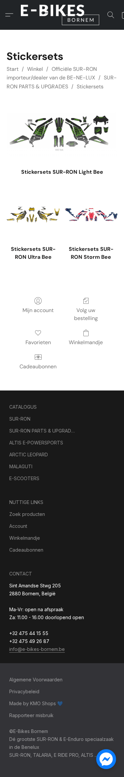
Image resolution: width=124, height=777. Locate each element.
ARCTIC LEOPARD (28, 454)
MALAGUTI (20, 466)
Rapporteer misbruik (31, 715)
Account (18, 526)
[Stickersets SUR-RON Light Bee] (62, 132)
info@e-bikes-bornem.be (37, 649)
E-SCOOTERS (24, 478)
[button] (62, 15)
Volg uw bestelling (86, 314)
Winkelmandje (86, 342)
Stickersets (90, 86)
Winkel (35, 69)
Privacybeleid (24, 691)
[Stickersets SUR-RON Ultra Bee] (33, 214)
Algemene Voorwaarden (35, 679)
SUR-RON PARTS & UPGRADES (42, 431)
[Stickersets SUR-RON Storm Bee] (91, 214)
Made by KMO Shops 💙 (36, 703)
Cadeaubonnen (38, 366)
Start (13, 69)
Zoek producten (27, 514)
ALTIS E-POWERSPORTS (36, 442)
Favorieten (38, 342)
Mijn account (38, 310)
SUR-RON (19, 419)
